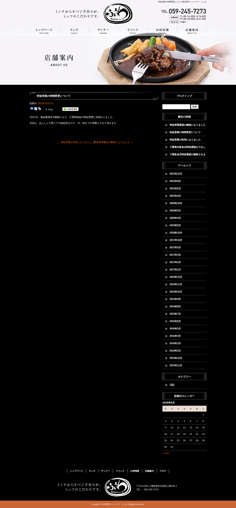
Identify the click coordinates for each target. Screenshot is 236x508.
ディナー (103, 31)
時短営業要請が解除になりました (113, 142)
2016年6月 (175, 321)
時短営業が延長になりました (75, 142)
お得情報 (162, 31)
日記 (172, 384)
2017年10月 (176, 240)
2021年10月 (176, 173)
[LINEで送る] (70, 109)
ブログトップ (184, 95)
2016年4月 (175, 336)
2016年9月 (175, 299)
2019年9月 (175, 225)
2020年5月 (175, 210)
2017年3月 (175, 254)
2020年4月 (175, 218)
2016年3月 (175, 343)
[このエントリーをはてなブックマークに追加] (31, 109)
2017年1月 (175, 269)
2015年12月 (176, 358)
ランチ (73, 31)
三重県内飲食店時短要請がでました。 (188, 148)
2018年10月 (176, 232)
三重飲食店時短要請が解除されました (188, 155)
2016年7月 (175, 313)
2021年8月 (175, 181)
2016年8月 (175, 306)
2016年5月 (175, 328)
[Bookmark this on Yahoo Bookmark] (39, 109)
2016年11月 (176, 284)
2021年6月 (175, 188)
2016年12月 (176, 277)
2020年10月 (176, 203)
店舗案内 (191, 31)
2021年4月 (175, 195)
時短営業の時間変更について (185, 132)
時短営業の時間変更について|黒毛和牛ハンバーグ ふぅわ (182, 2)
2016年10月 (176, 291)
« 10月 (165, 453)
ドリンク (133, 31)
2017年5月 (175, 247)
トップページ (44, 31)
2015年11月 (176, 365)
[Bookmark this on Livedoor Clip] (35, 109)
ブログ (162, 471)
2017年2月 (175, 262)
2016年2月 (175, 350)
